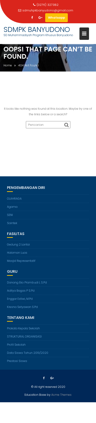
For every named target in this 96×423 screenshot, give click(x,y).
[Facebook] (32, 17)
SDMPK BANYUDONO (36, 29)
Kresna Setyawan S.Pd (22, 307)
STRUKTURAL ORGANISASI (24, 336)
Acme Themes (61, 395)
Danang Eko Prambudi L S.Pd (27, 282)
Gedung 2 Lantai (18, 244)
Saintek (12, 223)
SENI (10, 215)
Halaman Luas (17, 253)
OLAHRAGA (14, 199)
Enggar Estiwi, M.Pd (20, 299)
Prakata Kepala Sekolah (23, 328)
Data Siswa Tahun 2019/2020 (27, 353)
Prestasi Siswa (17, 361)
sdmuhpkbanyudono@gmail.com (47, 10)
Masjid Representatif (21, 261)
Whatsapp (56, 17)
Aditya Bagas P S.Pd (20, 291)
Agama (12, 207)
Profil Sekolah (16, 345)
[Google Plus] (40, 17)
